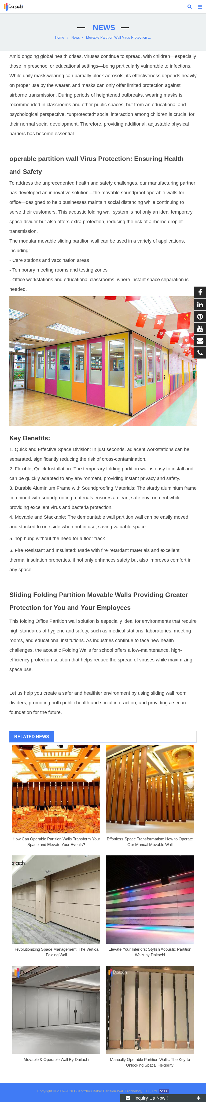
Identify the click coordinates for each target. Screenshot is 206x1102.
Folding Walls (76, 650)
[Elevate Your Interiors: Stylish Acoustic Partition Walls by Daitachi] (150, 899)
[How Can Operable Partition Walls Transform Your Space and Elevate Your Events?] (56, 789)
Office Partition (51, 621)
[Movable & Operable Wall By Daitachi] (56, 1010)
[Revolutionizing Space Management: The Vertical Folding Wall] (56, 899)
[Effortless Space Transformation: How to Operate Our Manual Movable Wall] (150, 789)
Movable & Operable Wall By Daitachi (56, 1059)
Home (59, 37)
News (103, 27)
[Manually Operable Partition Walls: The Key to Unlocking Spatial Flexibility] (150, 1010)
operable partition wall (43, 158)
